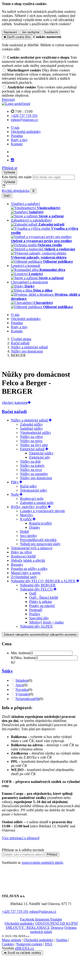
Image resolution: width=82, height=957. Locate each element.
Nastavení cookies (29, 944)
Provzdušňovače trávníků (38, 540)
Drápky (34, 527)
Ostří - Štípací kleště (43, 597)
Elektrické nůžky (41, 453)
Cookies (8, 944)
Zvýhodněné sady (24, 577)
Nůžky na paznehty (34, 474)
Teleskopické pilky (33, 490)
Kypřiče (26, 519)
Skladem (21, 680)
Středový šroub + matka (46, 622)
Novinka (21, 690)
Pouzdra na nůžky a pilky (29, 569)
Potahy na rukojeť (42, 606)
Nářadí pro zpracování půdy (40, 544)
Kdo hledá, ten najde (17, 177)
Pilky (15, 482)
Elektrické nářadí (32, 449)
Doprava (57, 928)
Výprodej (22, 694)
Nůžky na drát (30, 461)
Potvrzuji (8, 99)
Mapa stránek (11, 940)
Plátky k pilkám (40, 602)
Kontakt (17, 144)
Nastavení (10, 32)
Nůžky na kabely (32, 466)
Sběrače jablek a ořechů (28, 560)
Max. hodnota (25, 658)
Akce (19, 685)
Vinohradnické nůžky (35, 433)
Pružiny (34, 614)
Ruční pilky (28, 486)
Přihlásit (52, 854)
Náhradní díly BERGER (38, 585)
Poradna (17, 136)
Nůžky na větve (31, 437)
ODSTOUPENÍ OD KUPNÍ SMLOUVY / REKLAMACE (42, 925)
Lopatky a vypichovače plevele (42, 511)
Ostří (32, 593)
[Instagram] (12, 160)
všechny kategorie (15, 403)
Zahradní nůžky (31, 424)
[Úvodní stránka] (16, 104)
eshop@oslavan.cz (42, 911)
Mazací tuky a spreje (26, 573)
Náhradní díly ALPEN (36, 626)
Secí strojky (28, 536)
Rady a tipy (19, 140)
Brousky (17, 564)
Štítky (7, 671)
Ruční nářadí (14, 411)
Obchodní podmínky (26, 132)
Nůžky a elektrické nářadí (30, 420)
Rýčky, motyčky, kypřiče (29, 507)
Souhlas (61, 940)
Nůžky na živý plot (34, 445)
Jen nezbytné (30, 32)
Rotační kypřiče (40, 523)
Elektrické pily (39, 457)
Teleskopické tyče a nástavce (31, 548)
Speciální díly (39, 618)
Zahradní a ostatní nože (37, 503)
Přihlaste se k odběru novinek (23, 850)
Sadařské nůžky (31, 428)
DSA (48, 944)
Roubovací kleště (23, 556)
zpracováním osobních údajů (42, 862)
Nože (15, 494)
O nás (15, 127)
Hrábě (24, 531)
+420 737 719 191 (15, 911)
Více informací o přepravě (20, 838)
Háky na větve (21, 552)
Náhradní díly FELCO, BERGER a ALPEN (43, 581)
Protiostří (35, 610)
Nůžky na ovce (31, 470)
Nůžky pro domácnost (36, 478)
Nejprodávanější (27, 699)
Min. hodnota (20, 653)
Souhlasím (51, 32)
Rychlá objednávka (15, 191)
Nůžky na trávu (31, 441)
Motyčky (26, 515)
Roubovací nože (32, 498)
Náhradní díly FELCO (37, 589)
